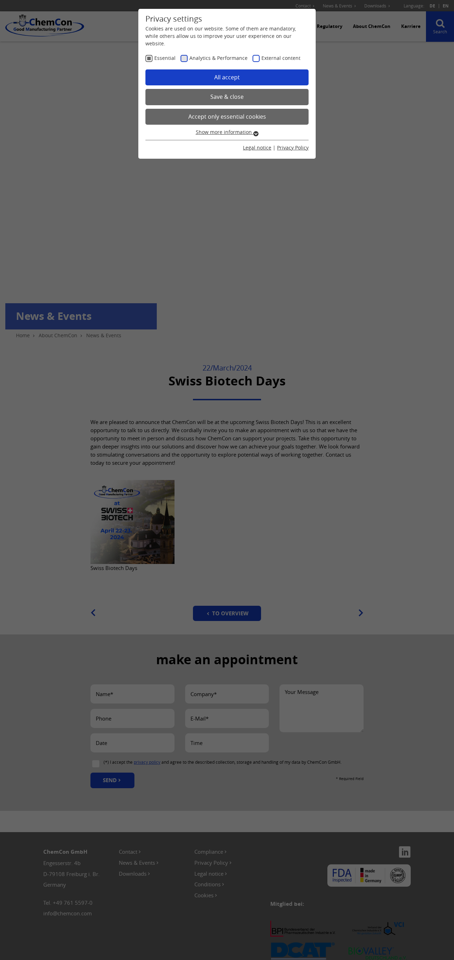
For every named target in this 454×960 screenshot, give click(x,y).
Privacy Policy (293, 147)
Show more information (224, 132)
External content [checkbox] (280, 58)
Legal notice (257, 147)
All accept (227, 77)
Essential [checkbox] (165, 58)
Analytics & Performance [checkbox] (218, 58)
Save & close (227, 97)
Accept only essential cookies (227, 116)
